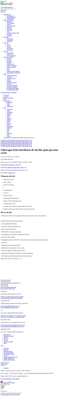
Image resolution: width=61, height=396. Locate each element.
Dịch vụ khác (10, 52)
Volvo (8, 105)
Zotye (8, 103)
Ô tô (8, 44)
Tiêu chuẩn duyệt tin (9, 354)
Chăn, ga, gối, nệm (12, 65)
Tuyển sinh (10, 38)
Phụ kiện (9, 34)
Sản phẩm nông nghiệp (13, 89)
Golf (8, 130)
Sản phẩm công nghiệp (13, 88)
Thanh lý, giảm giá (11, 82)
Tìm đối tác (10, 54)
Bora (8, 135)
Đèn (8, 70)
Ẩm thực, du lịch (11, 78)
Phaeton (9, 123)
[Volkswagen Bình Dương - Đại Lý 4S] (11, 164)
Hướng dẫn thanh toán (9, 359)
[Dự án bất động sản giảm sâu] (9, 92)
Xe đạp (9, 47)
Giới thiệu (6, 348)
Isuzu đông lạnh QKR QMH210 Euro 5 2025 (12, 326)
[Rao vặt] (7, 5)
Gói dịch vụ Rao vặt (7, 7)
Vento (8, 110)
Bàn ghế (9, 62)
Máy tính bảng (10, 23)
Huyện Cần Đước (8, 98)
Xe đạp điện (10, 48)
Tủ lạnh (9, 58)
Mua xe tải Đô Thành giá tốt (8, 288)
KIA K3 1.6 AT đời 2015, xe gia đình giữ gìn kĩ (13, 317)
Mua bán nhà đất (11, 17)
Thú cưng (9, 77)
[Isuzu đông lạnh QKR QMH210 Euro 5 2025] (13, 325)
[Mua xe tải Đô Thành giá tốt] (8, 287)
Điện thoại (9, 21)
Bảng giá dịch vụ (8, 351)
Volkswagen (7, 100)
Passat (8, 125)
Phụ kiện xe (10, 50)
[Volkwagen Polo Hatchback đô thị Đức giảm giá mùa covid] (16, 140)
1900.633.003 (4, 364)
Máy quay (9, 28)
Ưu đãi (5, 355)
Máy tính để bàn (11, 26)
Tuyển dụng (10, 40)
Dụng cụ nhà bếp (11, 67)
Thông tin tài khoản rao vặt (10, 357)
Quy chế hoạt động (8, 352)
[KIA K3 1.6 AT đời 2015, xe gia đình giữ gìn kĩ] (13, 315)
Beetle (8, 136)
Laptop (9, 24)
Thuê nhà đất (10, 18)
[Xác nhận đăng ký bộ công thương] (10, 378)
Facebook (6, 368)
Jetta (8, 129)
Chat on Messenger (15, 394)
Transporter (10, 112)
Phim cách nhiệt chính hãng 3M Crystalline (11, 298)
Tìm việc (9, 41)
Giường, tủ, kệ (10, 64)
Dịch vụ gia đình (11, 55)
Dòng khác (10, 109)
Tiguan (8, 115)
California (9, 133)
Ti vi (8, 31)
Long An (6, 96)
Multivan (9, 127)
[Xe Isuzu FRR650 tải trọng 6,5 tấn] (10, 306)
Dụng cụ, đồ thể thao (12, 85)
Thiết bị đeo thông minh (13, 33)
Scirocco (9, 119)
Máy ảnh (9, 27)
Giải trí (8, 79)
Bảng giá (6, 350)
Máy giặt (9, 60)
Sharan (8, 118)
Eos (8, 132)
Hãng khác (9, 102)
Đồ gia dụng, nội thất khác (13, 72)
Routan (9, 120)
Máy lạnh (9, 61)
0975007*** (12, 173)
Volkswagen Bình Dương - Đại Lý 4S (16, 167)
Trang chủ (6, 95)
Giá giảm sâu (10, 16)
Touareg (9, 113)
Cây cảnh (9, 84)
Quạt (8, 68)
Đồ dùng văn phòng (12, 87)
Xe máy (9, 45)
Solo (8, 116)
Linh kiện (9, 35)
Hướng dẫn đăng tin (9, 358)
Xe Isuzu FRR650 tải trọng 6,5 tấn (9, 307)
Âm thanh (9, 30)
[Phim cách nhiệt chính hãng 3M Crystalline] (12, 296)
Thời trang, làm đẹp (12, 75)
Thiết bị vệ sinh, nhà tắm (13, 71)
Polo (5, 108)
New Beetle (10, 126)
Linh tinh (9, 81)
